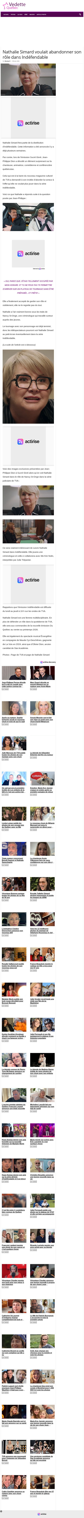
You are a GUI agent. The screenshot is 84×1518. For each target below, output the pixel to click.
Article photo (41, 14)
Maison (32, 14)
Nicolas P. (7, 61)
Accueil (6, 14)
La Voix (20, 14)
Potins (13, 14)
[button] (80, 14)
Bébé (25, 14)
